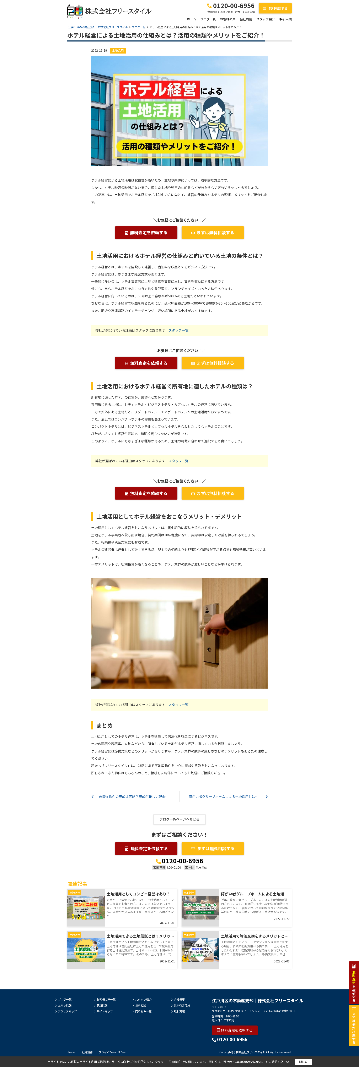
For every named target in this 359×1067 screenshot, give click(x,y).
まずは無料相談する (215, 232)
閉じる (303, 1062)
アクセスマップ (67, 1011)
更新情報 (102, 1005)
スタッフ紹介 (265, 19)
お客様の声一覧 (106, 999)
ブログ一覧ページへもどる (179, 819)
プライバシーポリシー (112, 1052)
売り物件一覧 (143, 1011)
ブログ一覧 (208, 19)
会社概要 (246, 19)
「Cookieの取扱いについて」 (249, 1061)
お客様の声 (228, 19)
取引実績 (285, 19)
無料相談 (140, 1005)
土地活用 (118, 50)
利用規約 (87, 1052)
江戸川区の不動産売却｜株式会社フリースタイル (257, 1000)
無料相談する (278, 8)
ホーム (191, 19)
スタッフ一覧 (178, 330)
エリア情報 (64, 1005)
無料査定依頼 (182, 1005)
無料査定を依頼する (148, 232)
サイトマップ (105, 1011)
